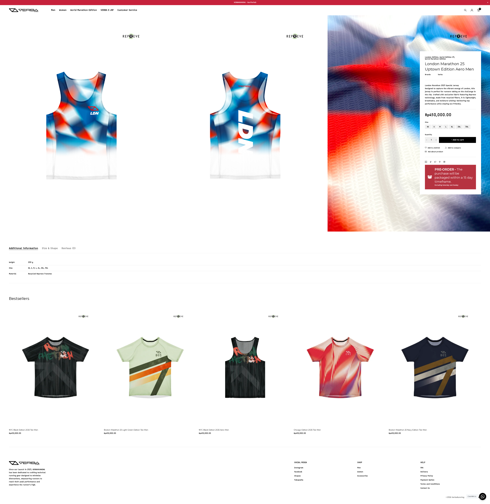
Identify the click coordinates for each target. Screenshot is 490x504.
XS (428, 127)
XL (452, 127)
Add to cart (458, 140)
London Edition (431, 57)
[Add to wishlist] (432, 148)
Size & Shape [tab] (50, 248)
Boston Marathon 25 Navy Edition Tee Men (408, 430)
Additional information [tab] (23, 248)
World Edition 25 (447, 57)
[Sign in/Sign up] (471, 10)
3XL (466, 127)
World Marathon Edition (435, 59)
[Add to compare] (453, 148)
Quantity (428, 134)
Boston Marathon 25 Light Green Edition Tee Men (126, 430)
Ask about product (435, 151)
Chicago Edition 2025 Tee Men (307, 430)
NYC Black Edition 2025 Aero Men (214, 430)
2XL (459, 127)
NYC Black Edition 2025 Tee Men (23, 430)
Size (426, 122)
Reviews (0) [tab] (69, 248)
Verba (440, 74)
